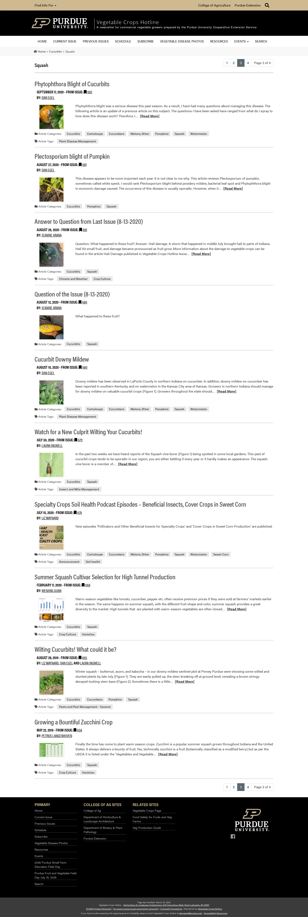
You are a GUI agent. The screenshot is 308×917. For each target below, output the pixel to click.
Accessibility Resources (215, 913)
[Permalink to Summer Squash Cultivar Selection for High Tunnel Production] (51, 610)
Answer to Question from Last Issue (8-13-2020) (89, 221)
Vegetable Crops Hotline (210, 908)
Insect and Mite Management (79, 489)
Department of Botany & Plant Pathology (103, 830)
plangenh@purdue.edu (190, 913)
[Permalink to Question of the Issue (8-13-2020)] (51, 327)
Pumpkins (161, 134)
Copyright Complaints (171, 908)
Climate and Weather (73, 279)
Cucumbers (116, 134)
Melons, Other (140, 134)
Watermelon (198, 134)
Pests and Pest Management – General (85, 707)
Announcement (69, 562)
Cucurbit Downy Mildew (62, 358)
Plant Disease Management (77, 141)
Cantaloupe (95, 134)
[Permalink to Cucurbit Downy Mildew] (51, 392)
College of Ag (92, 810)
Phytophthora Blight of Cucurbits (72, 83)
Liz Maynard (50, 517)
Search (261, 41)
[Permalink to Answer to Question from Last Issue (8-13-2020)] (51, 255)
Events (240, 41)
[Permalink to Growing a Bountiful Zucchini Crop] (51, 750)
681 (84, 164)
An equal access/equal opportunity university (135, 908)
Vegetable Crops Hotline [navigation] (128, 22)
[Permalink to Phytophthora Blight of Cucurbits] (51, 117)
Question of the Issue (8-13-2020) (72, 293)
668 (87, 584)
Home (42, 41)
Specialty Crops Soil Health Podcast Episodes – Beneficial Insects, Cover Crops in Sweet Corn (140, 504)
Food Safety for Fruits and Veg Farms (152, 819)
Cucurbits (73, 134)
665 (84, 657)
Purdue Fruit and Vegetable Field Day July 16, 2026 (55, 875)
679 (80, 439)
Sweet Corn (221, 554)
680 (84, 302)
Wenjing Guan (51, 590)
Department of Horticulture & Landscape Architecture (102, 819)
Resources (219, 41)
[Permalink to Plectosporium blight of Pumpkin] (51, 189)
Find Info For (44, 5)
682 (89, 91)
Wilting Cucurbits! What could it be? (75, 649)
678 (79, 512)
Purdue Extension (248, 5)
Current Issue (64, 41)
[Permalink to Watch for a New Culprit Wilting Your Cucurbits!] (51, 465)
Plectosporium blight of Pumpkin (72, 156)
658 (79, 730)
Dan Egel (48, 97)
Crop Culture (102, 279)
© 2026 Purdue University (98, 908)
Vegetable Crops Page (147, 810)
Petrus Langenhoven (57, 735)
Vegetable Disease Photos (182, 41)
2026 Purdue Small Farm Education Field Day (50, 864)
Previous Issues (96, 41)
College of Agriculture (214, 5)
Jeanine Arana (52, 235)
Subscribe (145, 41)
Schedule (123, 41)
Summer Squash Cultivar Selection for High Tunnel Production (105, 576)
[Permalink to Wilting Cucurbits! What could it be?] (51, 683)
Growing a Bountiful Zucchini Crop (74, 721)
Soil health (93, 562)
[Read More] (149, 115)
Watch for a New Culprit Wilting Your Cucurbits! (88, 431)
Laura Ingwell (52, 445)
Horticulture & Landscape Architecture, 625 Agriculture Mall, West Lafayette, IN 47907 (166, 905)
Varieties (88, 634)
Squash (179, 134)
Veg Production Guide (147, 828)
